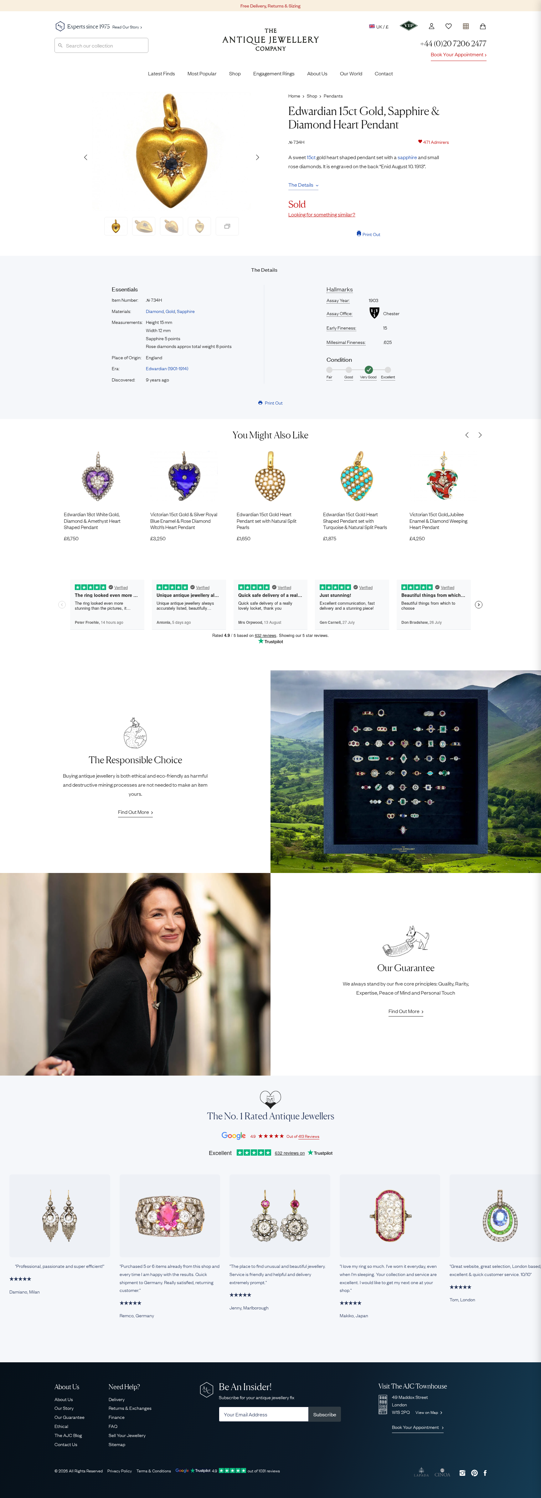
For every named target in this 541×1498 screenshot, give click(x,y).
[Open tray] (466, 25)
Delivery (117, 1398)
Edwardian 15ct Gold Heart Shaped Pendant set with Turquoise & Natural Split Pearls (355, 520)
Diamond (155, 310)
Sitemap (117, 1443)
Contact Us (65, 1443)
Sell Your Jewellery (127, 1434)
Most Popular (202, 73)
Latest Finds (161, 73)
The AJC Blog (68, 1434)
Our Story (64, 1407)
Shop (235, 73)
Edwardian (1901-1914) (167, 368)
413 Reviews (308, 1136)
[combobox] (101, 45)
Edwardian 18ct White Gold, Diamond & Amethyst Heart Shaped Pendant (92, 520)
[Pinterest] (474, 1472)
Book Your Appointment (457, 54)
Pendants (333, 95)
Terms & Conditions (154, 1470)
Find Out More (133, 811)
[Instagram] (462, 1472)
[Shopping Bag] (483, 26)
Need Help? (124, 1387)
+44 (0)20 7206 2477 (453, 43)
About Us (317, 73)
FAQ (113, 1425)
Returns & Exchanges (130, 1407)
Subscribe (324, 1414)
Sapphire (186, 310)
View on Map (427, 1412)
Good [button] (348, 377)
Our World (351, 73)
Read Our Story (125, 26)
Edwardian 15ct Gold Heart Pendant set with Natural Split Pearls (266, 520)
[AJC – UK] (270, 44)
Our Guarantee (69, 1416)
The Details (300, 184)
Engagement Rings (274, 73)
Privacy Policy (119, 1470)
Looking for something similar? (321, 214)
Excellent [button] (388, 377)
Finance (117, 1416)
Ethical (61, 1425)
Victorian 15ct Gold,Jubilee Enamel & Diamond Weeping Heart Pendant (438, 520)
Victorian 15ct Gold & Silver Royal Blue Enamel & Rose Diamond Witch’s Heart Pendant (183, 520)
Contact (384, 73)
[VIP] (409, 26)
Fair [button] (329, 377)
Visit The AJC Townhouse (413, 1386)
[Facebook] (485, 1472)
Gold (170, 310)
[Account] (431, 26)
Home (294, 95)
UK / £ (382, 26)
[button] (257, 157)
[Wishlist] (449, 26)
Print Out (371, 233)
